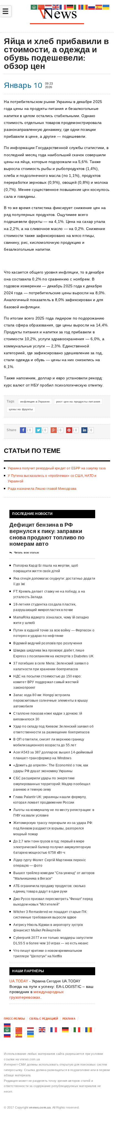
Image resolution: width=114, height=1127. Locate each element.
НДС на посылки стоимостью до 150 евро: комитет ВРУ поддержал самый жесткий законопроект (47, 682)
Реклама (69, 1018)
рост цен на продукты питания (78, 401)
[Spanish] (19, 1035)
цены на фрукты (21, 409)
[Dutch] (30, 1029)
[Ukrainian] (30, 1035)
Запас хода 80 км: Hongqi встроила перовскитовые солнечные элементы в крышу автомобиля (50, 700)
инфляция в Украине (35, 401)
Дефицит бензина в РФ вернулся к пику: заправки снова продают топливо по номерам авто (46, 534)
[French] (54, 1029)
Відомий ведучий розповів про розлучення (47, 643)
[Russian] (7, 1024)
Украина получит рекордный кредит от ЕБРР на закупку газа (57, 468)
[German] (65, 1029)
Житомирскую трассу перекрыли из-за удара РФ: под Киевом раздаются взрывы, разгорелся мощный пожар (53, 828)
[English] (42, 1029)
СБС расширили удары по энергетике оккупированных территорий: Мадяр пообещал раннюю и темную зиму (51, 783)
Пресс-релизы (14, 1018)
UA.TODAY (18, 981)
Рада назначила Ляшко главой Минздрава (42, 489)
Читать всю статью (26, 552)
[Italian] (77, 1029)
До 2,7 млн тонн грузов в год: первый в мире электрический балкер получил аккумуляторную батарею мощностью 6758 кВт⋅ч (52, 847)
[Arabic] (7, 1029)
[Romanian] (88, 1029)
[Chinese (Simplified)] (19, 1029)
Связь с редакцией (43, 1018)
